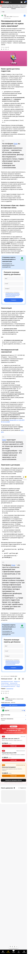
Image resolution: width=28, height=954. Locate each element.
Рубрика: (3, 688)
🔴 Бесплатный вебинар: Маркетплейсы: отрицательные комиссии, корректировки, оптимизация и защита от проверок (13, 7)
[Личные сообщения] (21, 2)
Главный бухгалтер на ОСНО (9, 752)
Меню (19, 952)
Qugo (16, 144)
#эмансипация (5, 683)
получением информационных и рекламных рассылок (12, 296)
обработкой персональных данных (12, 294)
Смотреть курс (13, 745)
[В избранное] (6, 49)
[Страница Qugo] (2, 15)
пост (13, 702)
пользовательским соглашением (12, 293)
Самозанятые (16, 16)
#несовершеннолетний (7, 681)
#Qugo (18, 686)
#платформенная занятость (8, 686)
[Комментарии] (1, 49)
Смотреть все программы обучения (13, 780)
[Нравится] (3, 49)
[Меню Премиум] (11, 2)
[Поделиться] (8, 49)
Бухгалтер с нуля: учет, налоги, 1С (10, 738)
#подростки (17, 681)
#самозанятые (13, 683)
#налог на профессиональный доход (10, 684)
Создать (13, 952)
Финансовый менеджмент (9, 767)
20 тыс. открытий (5, 691)
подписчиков (5, 702)
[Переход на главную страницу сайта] (5, 2)
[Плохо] (23, 678)
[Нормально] (19, 678)
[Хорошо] (15, 678)
